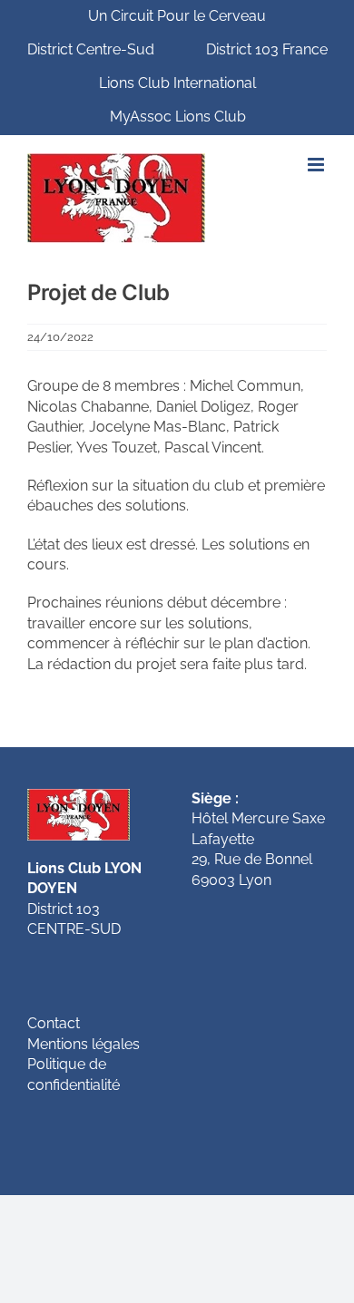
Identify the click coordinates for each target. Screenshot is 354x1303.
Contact (53, 1023)
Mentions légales (83, 1044)
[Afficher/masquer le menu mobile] (317, 164)
